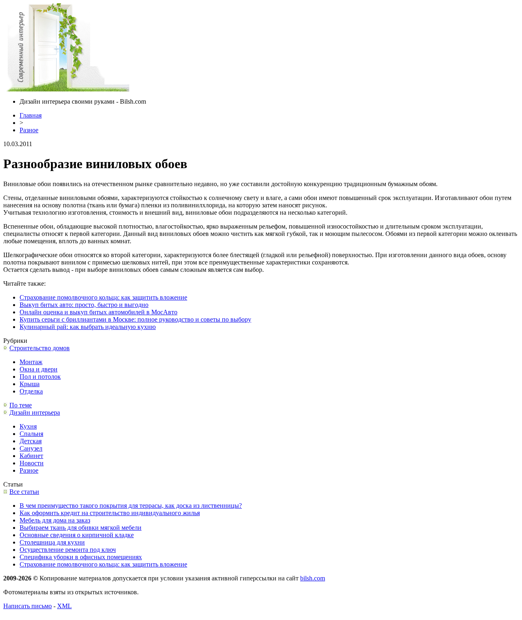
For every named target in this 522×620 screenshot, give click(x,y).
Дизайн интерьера (34, 412)
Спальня (31, 433)
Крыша (30, 383)
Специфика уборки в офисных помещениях (81, 556)
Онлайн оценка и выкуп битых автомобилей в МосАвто (98, 312)
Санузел (31, 448)
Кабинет (31, 455)
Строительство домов (39, 347)
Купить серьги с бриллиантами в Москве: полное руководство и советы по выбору (135, 319)
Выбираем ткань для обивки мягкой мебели (81, 527)
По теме (20, 405)
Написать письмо (27, 605)
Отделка (31, 391)
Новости (32, 463)
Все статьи (24, 491)
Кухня (28, 426)
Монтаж (31, 361)
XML (64, 605)
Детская (31, 441)
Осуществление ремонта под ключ (68, 549)
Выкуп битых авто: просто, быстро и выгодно (84, 304)
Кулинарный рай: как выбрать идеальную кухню (88, 326)
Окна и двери (39, 369)
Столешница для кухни (52, 542)
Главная (31, 115)
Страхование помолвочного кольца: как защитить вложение (103, 297)
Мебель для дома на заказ (55, 520)
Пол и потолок (40, 376)
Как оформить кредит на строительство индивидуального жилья (110, 512)
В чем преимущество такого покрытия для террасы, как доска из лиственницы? (131, 505)
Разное (29, 130)
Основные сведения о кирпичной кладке (77, 534)
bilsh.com (312, 578)
